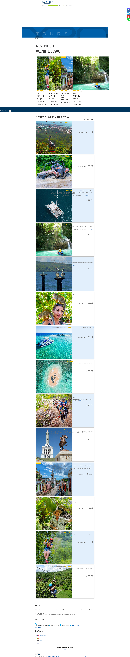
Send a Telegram (66, 625)
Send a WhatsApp (55, 625)
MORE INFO (39, 100)
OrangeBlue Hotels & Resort (87, 656)
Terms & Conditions (55, 656)
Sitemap (49, 656)
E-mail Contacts (75, 625)
